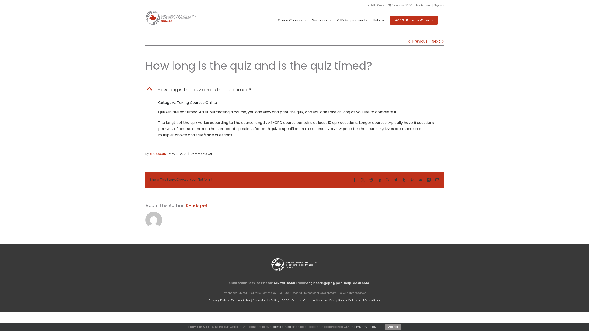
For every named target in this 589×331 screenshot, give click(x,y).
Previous (419, 41)
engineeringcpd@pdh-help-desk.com (337, 283)
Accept (393, 327)
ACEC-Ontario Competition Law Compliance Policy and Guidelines (330, 300)
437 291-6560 (284, 283)
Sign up (439, 5)
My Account (423, 5)
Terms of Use (241, 300)
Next (436, 41)
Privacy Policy (219, 300)
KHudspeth (158, 154)
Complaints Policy (266, 300)
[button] (294, 89)
